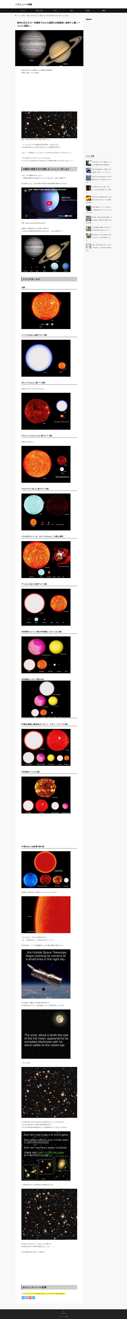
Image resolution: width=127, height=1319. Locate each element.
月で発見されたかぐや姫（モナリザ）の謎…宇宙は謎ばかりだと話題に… (98, 189)
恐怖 (71, 10)
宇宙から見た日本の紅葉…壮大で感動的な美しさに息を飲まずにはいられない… (98, 179)
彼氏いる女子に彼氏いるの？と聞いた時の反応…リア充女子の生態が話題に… (98, 247)
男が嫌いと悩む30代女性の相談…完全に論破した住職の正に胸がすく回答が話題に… (99, 219)
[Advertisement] (49, 94)
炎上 (55, 10)
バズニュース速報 (23, 4)
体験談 (104, 10)
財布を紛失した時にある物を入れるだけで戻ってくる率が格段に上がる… (98, 237)
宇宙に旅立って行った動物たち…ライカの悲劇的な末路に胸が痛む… (101, 163)
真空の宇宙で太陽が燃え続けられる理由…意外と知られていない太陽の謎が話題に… (98, 199)
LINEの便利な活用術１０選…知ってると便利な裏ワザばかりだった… (101, 229)
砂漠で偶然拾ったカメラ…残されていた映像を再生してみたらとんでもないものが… (98, 209)
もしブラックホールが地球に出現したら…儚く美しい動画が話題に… (44, 1293)
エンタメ (23, 10)
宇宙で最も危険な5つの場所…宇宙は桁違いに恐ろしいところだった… (101, 171)
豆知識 (88, 10)
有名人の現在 (39, 10)
